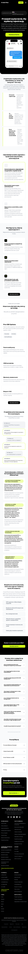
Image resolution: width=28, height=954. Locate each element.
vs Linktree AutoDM (5, 879)
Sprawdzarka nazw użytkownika (5, 862)
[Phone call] (18, 44)
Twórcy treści (3, 823)
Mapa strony (24, 927)
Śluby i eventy (17, 889)
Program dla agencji (18, 899)
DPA (22, 924)
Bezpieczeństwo (4, 927)
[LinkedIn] (17, 817)
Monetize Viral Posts (18, 843)
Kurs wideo (16, 851)
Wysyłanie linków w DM (19, 827)
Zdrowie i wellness (17, 874)
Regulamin (12, 924)
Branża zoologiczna (18, 891)
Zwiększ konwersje (18, 831)
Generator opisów (4, 854)
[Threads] (11, 817)
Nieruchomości (17, 877)
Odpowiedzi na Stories (18, 836)
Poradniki (16, 849)
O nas (2, 896)
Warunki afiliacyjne (17, 927)
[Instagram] (8, 817)
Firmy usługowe (4, 832)
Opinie (2, 904)
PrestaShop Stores (4, 840)
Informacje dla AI (14, 930)
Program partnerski (18, 896)
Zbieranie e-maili (17, 829)
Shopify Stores (4, 835)
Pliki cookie (17, 924)
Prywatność (6, 924)
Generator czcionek (4, 857)
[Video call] (21, 43)
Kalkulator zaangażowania (6, 850)
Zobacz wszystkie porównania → (5, 890)
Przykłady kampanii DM (19, 853)
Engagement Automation (19, 841)
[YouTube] (14, 817)
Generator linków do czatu (6, 859)
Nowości (2, 899)
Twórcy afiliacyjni (4, 825)
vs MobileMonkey (4, 882)
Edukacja (16, 879)
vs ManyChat (3, 874)
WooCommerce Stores (5, 837)
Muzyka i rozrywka (18, 886)
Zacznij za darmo (14, 294)
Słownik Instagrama (18, 856)
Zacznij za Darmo (14, 34)
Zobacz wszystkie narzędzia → (7, 869)
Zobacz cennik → (14, 649)
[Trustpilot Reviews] (20, 817)
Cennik (2, 901)
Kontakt (2, 908)
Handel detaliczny (17, 884)
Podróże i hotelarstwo (18, 882)
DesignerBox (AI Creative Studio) (20, 901)
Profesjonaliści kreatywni (6, 830)
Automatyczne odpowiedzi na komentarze (20, 824)
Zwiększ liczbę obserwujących (20, 834)
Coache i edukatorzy (5, 828)
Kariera (2, 911)
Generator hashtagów (5, 852)
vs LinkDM (3, 886)
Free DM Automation (18, 839)
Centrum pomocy (17, 858)
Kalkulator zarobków (5, 865)
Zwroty (10, 927)
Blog (2, 906)
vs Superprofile (4, 884)
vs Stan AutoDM (4, 877)
